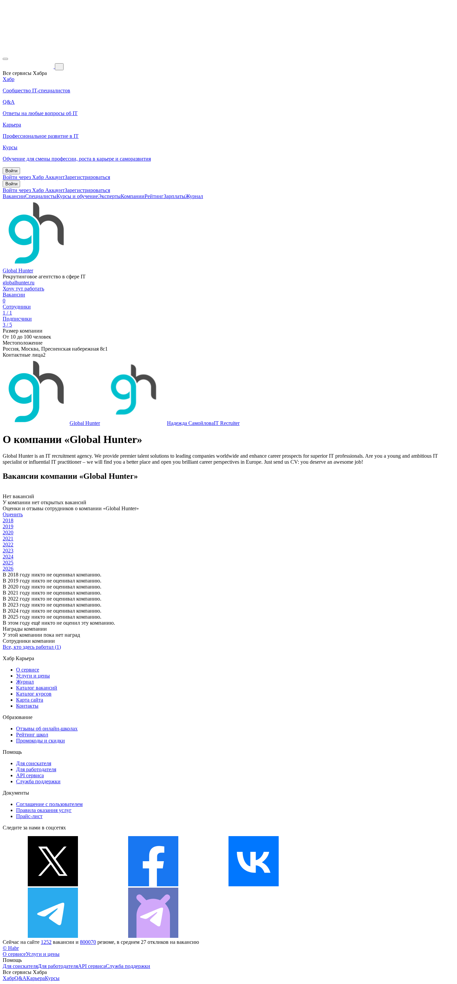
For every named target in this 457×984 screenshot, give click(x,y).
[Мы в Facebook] (153, 884)
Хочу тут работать (23, 288)
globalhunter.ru (18, 282)
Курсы (52, 978)
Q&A (20, 978)
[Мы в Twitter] (53, 884)
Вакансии (14, 196)
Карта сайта (29, 700)
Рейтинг (154, 196)
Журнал (194, 196)
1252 (46, 942)
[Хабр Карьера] (29, 66)
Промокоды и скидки (40, 740)
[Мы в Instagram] (354, 884)
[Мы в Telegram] (53, 936)
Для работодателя (36, 769)
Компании (133, 196)
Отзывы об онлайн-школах (47, 728)
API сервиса (30, 775)
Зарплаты (174, 196)
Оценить (13, 514)
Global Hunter (18, 270)
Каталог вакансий (36, 688)
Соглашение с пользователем (49, 804)
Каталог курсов (34, 694)
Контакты (27, 706)
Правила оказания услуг (44, 810)
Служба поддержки (38, 781)
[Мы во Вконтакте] (253, 884)
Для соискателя (33, 763)
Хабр (8, 978)
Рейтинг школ (32, 734)
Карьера (35, 978)
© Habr (11, 948)
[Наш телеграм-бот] (153, 936)
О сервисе (27, 670)
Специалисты (41, 196)
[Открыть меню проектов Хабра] (5, 59)
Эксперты (109, 196)
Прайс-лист (29, 816)
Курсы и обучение (77, 196)
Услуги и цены (33, 676)
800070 (88, 942)
